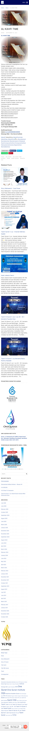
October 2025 (4, 512)
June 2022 (3, 558)
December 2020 (5, 610)
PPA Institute (8, 695)
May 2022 (3, 561)
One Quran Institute (16, 690)
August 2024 (4, 540)
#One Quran (15, 158)
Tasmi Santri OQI (9, 715)
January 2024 (4, 555)
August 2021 (4, 589)
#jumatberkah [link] (22, 139)
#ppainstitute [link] (18, 145)
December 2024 (5, 530)
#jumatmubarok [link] (14, 141)
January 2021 (4, 607)
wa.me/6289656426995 (12, 132)
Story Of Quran (4, 662)
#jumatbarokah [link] (5, 141)
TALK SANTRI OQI (21, 702)
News (7, 7)
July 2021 (3, 592)
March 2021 (4, 601)
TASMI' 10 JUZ (9, 704)
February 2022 (4, 570)
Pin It (11, 153)
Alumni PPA (18, 682)
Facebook (13, 150)
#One (8, 158)
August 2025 (4, 518)
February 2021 (4, 604)
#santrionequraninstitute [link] (8, 143)
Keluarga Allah (4, 686)
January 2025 (4, 527)
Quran (2, 697)
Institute (21, 684)
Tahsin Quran (14, 702)
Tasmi (2, 671)
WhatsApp (5, 153)
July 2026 (3, 503)
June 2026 (3, 506)
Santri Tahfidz (19, 700)
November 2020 (5, 613)
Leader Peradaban (11, 686)
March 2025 (4, 524)
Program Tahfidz (14, 695)
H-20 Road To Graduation (7, 490)
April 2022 (3, 564)
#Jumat (3, 158)
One (16, 686)
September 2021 (5, 586)
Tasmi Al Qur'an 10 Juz (15, 710)
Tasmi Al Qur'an (4, 710)
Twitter (20, 150)
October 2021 (4, 583)
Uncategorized (4, 674)
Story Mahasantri (5, 659)
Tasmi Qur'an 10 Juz (14, 712)
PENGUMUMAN (5, 481)
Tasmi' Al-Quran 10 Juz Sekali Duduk (18, 708)
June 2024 (3, 543)
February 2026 (4, 509)
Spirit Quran (24, 700)
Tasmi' (3, 704)
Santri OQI (11, 700)
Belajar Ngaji (4, 652)
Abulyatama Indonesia (11, 682)
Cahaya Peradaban (15, 683)
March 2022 (4, 567)
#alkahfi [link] (3, 137)
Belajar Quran (9, 683)
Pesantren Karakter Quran (12, 693)
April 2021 (3, 598)
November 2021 (5, 580)
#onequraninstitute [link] (20, 143)
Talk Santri (3, 665)
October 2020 (4, 616)
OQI (3, 693)
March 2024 (4, 549)
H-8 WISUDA (4, 487)
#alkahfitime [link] (11, 139)
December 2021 (5, 576)
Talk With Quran (5, 668)
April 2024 (3, 546)
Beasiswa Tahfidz (23, 682)
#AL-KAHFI (8, 156)
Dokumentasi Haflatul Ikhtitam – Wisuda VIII (11, 484)
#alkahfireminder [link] (18, 137)
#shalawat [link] (22, 141)
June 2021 (3, 595)
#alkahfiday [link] (4, 139)
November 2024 (5, 533)
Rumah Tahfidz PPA (15, 697)
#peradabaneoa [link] (5, 147)
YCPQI (14, 715)
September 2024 (5, 536)
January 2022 (4, 573)
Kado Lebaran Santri (7, 275)
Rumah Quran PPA (8, 697)
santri (20, 697)
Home (2, 7)
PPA (4, 695)
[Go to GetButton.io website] (25, 729)
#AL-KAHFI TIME (17, 156)
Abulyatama (3, 682)
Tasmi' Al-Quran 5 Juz (18, 704)
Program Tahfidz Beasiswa (23, 695)
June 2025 (3, 521)
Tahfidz (10, 702)
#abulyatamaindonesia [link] (7, 145)
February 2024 (4, 552)
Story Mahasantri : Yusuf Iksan (10, 188)
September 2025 (5, 515)
